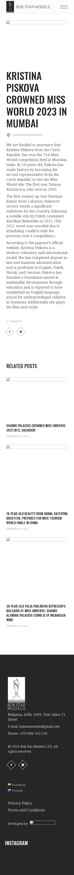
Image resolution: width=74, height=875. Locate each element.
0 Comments (14, 321)
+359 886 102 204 (33, 733)
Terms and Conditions (26, 809)
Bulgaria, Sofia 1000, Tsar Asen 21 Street (37, 717)
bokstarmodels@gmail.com (39, 726)
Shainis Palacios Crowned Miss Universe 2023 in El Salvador (36, 428)
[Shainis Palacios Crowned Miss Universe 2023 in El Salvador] (37, 397)
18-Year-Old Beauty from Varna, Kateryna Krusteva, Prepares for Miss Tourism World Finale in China (37, 518)
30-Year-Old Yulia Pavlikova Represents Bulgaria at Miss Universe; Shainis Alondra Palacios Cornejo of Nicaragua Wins (36, 613)
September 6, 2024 (17, 436)
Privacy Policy (20, 803)
